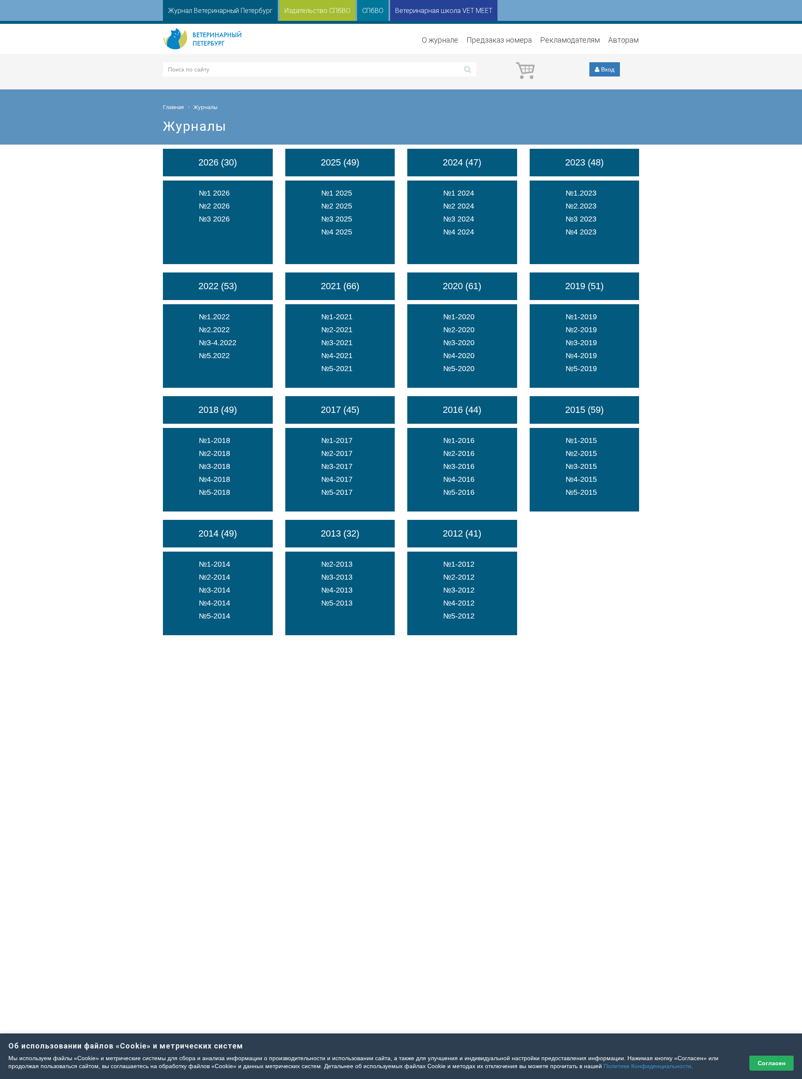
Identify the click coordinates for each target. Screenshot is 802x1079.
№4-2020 (459, 355)
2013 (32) (340, 533)
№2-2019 (581, 330)
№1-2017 (337, 440)
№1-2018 (214, 440)
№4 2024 (458, 232)
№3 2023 (581, 219)
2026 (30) (217, 162)
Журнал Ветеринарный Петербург (220, 11)
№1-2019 (581, 317)
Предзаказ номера (499, 40)
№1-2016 (459, 440)
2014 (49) (217, 533)
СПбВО (372, 11)
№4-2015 (581, 479)
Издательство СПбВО (317, 11)
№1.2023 (581, 193)
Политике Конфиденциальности (647, 1066)
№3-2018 (214, 466)
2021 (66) (340, 286)
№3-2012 (459, 590)
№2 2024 (458, 206)
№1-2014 (214, 564)
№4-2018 (214, 479)
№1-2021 (337, 317)
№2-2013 (337, 564)
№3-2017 (337, 466)
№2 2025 (336, 206)
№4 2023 (581, 232)
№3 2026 (214, 219)
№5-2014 (214, 616)
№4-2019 (581, 355)
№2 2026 (214, 206)
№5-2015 (581, 492)
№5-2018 (214, 492)
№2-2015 (581, 453)
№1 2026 (214, 193)
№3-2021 (337, 342)
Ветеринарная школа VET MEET (443, 11)
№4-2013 (337, 590)
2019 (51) (584, 286)
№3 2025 (336, 219)
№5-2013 (337, 603)
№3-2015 (581, 466)
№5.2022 (214, 355)
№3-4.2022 (217, 342)
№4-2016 (459, 479)
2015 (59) (584, 410)
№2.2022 (214, 330)
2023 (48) (584, 162)
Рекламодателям (570, 40)
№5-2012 (459, 616)
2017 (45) (340, 410)
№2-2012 (459, 577)
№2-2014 (214, 577)
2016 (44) (462, 410)
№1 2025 (336, 193)
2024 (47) (462, 162)
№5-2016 (459, 492)
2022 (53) (217, 286)
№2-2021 (337, 330)
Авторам (623, 40)
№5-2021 (337, 368)
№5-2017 (337, 492)
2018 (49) (217, 410)
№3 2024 (458, 219)
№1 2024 (458, 193)
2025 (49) (340, 162)
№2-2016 (459, 453)
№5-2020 (459, 368)
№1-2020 (459, 317)
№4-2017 (337, 479)
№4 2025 (336, 232)
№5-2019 (581, 368)
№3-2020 (459, 342)
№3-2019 (581, 342)
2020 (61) (462, 286)
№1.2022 (214, 317)
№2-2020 (459, 330)
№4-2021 (337, 355)
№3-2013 (337, 577)
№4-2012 (459, 603)
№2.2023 (581, 206)
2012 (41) (462, 533)
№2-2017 (337, 453)
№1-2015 (581, 440)
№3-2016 (459, 466)
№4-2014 (214, 603)
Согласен (771, 1063)
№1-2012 (459, 564)
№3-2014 (214, 590)
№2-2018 (214, 453)
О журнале (440, 40)
